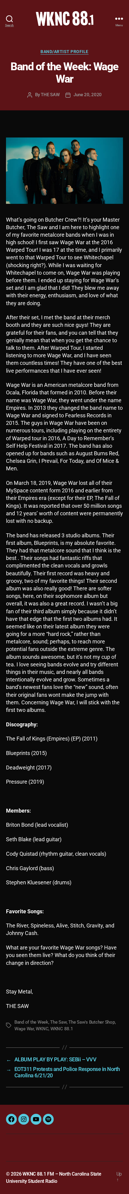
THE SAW (50, 94)
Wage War (24, 1028)
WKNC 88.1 (61, 1028)
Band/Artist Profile (64, 51)
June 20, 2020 (88, 94)
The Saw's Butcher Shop (91, 1022)
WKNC (42, 1028)
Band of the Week (31, 1022)
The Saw (58, 1022)
